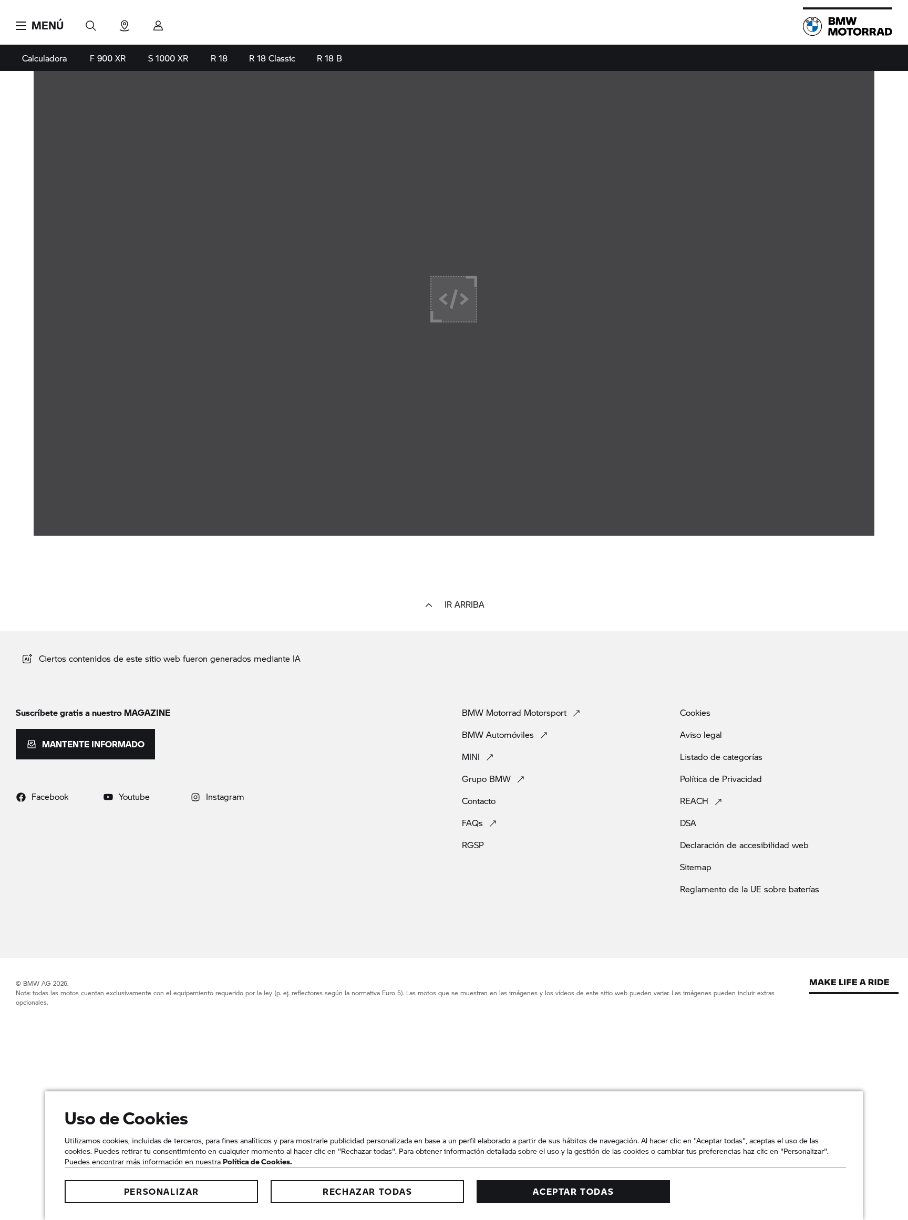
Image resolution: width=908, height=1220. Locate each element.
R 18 (219, 58)
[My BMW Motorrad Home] (847, 26)
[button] (40, 25)
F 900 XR (108, 58)
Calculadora (44, 58)
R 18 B (329, 58)
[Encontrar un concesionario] (124, 22)
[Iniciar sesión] (158, 22)
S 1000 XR (168, 58)
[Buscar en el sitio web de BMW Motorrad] (91, 22)
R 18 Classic (272, 58)
